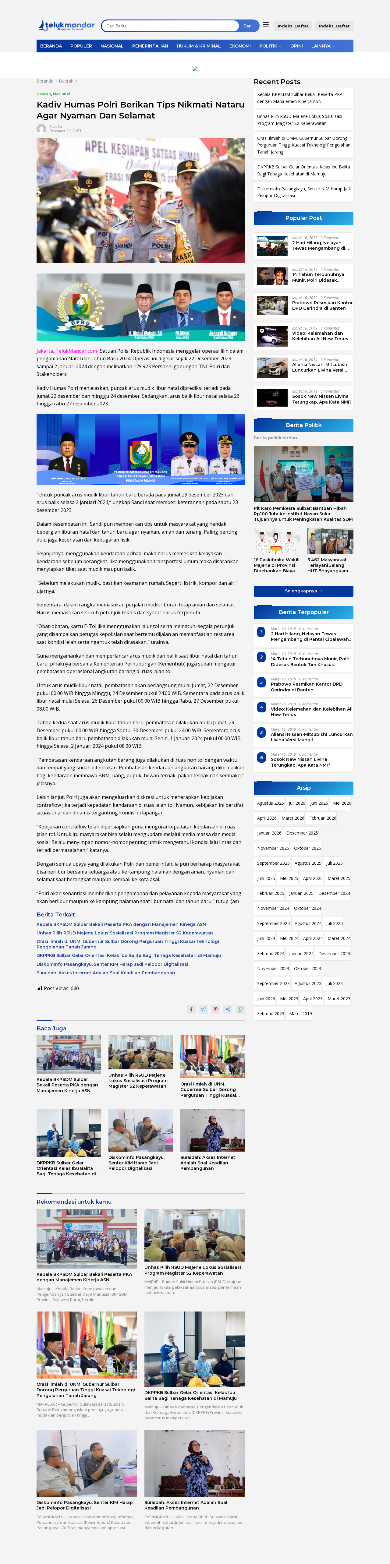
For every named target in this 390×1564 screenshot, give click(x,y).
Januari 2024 (301, 953)
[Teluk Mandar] (67, 25)
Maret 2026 (293, 818)
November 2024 (273, 908)
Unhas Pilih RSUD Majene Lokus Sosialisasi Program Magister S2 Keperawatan (125, 933)
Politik (268, 46)
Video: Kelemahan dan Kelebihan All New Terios (320, 335)
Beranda (51, 46)
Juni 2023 (266, 998)
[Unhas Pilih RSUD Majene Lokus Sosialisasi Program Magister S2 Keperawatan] (140, 1052)
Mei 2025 (289, 878)
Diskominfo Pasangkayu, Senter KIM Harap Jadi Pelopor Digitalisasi (112, 964)
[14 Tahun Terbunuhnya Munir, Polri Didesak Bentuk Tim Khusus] (272, 275)
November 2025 (273, 848)
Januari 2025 (301, 893)
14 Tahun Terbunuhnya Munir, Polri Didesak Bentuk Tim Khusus (318, 277)
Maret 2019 (300, 1013)
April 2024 (313, 938)
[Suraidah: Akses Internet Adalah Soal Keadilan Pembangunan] (212, 1130)
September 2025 (273, 863)
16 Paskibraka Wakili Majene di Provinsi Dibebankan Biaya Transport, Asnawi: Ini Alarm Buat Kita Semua (277, 565)
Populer (81, 46)
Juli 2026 (297, 803)
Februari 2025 (270, 893)
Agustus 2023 (308, 983)
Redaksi (55, 126)
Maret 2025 (339, 878)
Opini (296, 46)
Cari (247, 25)
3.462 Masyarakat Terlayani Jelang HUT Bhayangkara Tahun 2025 (327, 565)
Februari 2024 (270, 953)
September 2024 (273, 923)
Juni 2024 (266, 938)
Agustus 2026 (270, 803)
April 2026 (267, 818)
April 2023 (313, 998)
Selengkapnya (301, 591)
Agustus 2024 (308, 923)
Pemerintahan (150, 46)
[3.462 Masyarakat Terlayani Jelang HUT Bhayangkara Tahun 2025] (330, 541)
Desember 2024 (334, 893)
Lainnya (321, 46)
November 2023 (273, 968)
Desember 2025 (302, 833)
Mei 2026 (342, 803)
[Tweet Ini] (203, 1009)
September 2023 (273, 983)
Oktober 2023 (307, 968)
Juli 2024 (334, 923)
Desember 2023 (334, 953)
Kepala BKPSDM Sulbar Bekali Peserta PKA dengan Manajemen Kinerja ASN (121, 924)
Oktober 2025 (307, 848)
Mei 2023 (289, 998)
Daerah (44, 94)
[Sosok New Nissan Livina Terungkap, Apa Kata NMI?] (272, 397)
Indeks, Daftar (293, 25)
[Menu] (267, 24)
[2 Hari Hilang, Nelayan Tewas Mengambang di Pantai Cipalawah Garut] (272, 246)
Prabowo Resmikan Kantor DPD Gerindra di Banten (322, 305)
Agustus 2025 (308, 863)
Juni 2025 (266, 878)
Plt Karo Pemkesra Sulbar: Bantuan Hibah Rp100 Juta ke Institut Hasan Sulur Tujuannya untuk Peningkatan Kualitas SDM (303, 513)
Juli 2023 (334, 983)
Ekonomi (240, 46)
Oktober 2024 (307, 908)
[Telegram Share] (227, 1009)
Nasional (112, 46)
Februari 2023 (270, 1013)
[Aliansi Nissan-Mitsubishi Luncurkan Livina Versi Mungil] (272, 368)
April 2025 (313, 878)
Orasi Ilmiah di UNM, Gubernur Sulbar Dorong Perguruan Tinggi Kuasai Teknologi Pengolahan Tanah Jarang (128, 944)
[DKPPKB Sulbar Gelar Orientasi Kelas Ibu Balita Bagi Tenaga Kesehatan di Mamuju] (69, 1133)
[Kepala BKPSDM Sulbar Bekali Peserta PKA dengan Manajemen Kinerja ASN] (69, 1054)
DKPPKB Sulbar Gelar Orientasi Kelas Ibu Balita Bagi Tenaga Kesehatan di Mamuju (129, 955)
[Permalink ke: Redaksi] (41, 128)
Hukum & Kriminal (199, 46)
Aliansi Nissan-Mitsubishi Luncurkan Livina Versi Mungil (320, 367)
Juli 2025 (334, 863)
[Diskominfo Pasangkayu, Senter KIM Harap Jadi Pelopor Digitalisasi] (140, 1130)
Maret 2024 (339, 938)
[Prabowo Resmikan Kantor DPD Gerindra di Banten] (272, 305)
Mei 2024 (289, 938)
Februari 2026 (322, 818)
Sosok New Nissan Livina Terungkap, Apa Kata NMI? (322, 399)
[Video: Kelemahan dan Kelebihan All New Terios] (272, 336)
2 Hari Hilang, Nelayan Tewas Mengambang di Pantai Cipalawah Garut (319, 245)
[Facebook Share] (191, 1009)
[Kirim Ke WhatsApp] (240, 1009)
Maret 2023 (339, 998)
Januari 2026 (269, 833)
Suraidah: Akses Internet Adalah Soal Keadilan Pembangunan (106, 973)
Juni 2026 (319, 803)
